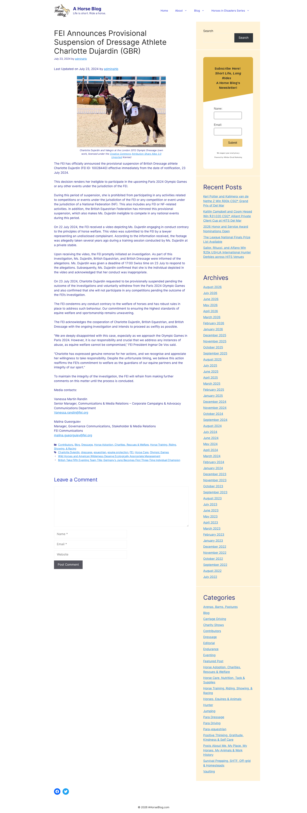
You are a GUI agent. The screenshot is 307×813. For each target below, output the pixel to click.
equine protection (117, 452)
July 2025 (210, 365)
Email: (218, 124)
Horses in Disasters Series (228, 10)
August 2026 (212, 287)
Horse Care (142, 452)
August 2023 (212, 498)
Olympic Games (159, 452)
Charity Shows (213, 625)
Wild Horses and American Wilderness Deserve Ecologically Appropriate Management (109, 456)
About (179, 10)
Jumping (209, 711)
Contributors (65, 444)
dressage (86, 452)
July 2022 (210, 577)
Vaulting (209, 771)
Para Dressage (213, 717)
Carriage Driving (214, 619)
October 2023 (213, 486)
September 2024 (215, 420)
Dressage (87, 444)
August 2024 (212, 426)
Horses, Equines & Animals (222, 699)
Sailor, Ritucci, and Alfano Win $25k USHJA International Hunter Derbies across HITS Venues (227, 252)
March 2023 (211, 528)
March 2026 (211, 317)
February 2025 (213, 389)
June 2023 (211, 510)
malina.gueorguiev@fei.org (73, 435)
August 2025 (212, 359)
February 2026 (213, 323)
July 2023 (210, 504)
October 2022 (213, 558)
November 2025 (214, 341)
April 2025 (210, 377)
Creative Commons (120, 153)
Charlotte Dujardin (69, 452)
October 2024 (213, 414)
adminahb (111, 69)
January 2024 (213, 468)
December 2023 (214, 474)
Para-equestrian (214, 729)
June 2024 (211, 438)
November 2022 (214, 552)
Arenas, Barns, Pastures (220, 607)
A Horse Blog (87, 8)
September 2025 (215, 353)
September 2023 (215, 492)
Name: (218, 108)
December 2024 (214, 401)
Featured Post (213, 661)
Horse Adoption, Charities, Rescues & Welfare (121, 444)
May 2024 (210, 444)
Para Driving (211, 723)
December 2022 (214, 546)
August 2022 (212, 571)
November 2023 (215, 480)
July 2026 (210, 293)
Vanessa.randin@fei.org (71, 412)
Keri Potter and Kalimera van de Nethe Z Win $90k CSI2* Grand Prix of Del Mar (226, 201)
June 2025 (210, 371)
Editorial (209, 643)
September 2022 (215, 565)
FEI (131, 452)
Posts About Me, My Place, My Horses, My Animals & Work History (225, 750)
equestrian (100, 452)
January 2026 (213, 329)
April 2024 (210, 450)
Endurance (211, 649)
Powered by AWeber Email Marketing (228, 157)
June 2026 (211, 299)
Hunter (208, 705)
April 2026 (210, 311)
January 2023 (213, 540)
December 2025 (214, 335)
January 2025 (213, 395)
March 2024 (211, 456)
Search (208, 31)
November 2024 (215, 408)
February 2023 (213, 534)
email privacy (234, 153)
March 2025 (211, 383)
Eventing (209, 655)
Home (164, 10)
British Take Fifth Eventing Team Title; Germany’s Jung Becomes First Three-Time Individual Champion (119, 460)
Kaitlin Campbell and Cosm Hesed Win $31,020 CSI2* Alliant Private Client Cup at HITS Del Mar (227, 216)
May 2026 (210, 305)
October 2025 (213, 347)
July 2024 (210, 432)
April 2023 (210, 522)
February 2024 (213, 462)
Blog (197, 10)
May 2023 (210, 516)
